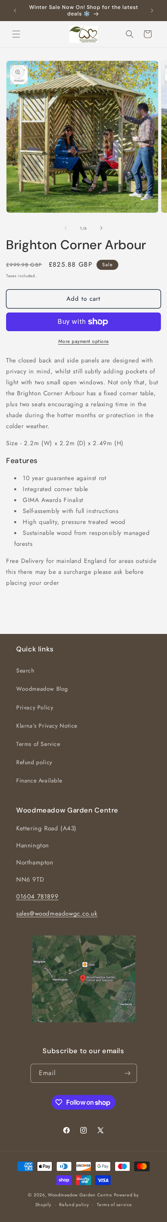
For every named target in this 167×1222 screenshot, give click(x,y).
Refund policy (34, 762)
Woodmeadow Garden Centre (80, 1195)
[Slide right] (101, 228)
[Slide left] (66, 228)
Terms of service (114, 1204)
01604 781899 (37, 896)
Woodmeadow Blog (42, 689)
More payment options (83, 341)
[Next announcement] (152, 10)
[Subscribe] (128, 1073)
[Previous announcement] (15, 10)
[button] (16, 34)
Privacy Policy (34, 707)
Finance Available (39, 780)
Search (25, 670)
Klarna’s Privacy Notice (46, 726)
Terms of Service (38, 744)
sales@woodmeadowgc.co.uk (56, 913)
